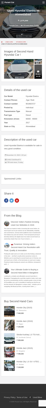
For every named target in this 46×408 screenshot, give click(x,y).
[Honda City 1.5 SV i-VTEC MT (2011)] (9, 365)
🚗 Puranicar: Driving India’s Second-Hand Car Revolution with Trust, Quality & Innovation (22, 247)
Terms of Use (22, 397)
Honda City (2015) (24, 308)
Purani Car (9, 2)
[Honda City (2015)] (9, 311)
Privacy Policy (10, 397)
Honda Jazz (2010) (24, 321)
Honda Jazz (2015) (24, 348)
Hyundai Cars (13, 25)
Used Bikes (37, 397)
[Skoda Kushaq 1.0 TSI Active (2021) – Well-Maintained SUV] (9, 338)
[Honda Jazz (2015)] (9, 352)
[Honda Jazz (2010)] (9, 325)
